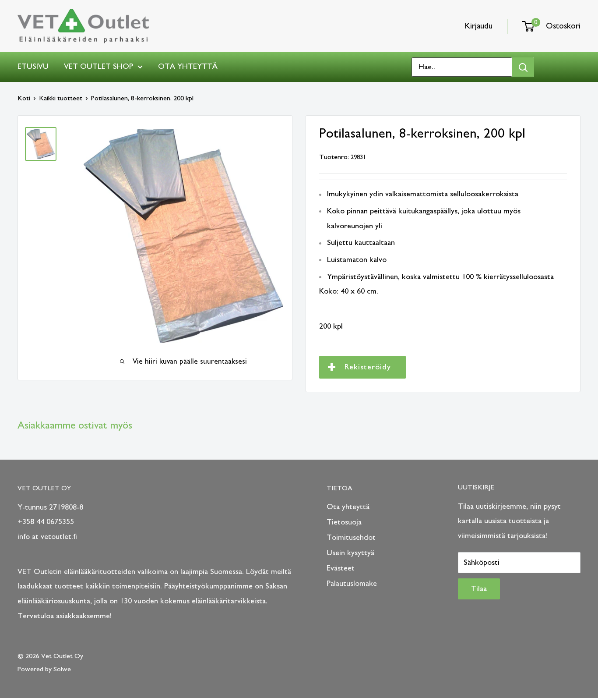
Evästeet (341, 568)
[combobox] (462, 67)
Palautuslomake (352, 584)
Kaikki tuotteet (60, 98)
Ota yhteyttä (188, 67)
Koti (24, 98)
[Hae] (523, 67)
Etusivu (33, 67)
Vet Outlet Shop (98, 67)
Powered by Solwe (44, 669)
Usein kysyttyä (350, 553)
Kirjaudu (478, 26)
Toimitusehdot (351, 538)
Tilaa (479, 589)
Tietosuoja (344, 522)
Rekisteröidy (368, 367)
